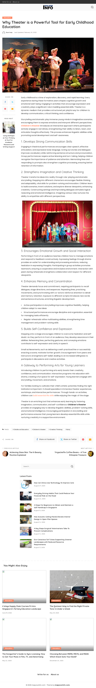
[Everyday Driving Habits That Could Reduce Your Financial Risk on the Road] (26, 496)
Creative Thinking (56, 429)
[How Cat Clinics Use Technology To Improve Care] (26, 484)
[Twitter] (12, 102)
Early (68, 429)
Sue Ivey (9, 32)
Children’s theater (39, 429)
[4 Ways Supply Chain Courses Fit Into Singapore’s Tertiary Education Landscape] (24, 586)
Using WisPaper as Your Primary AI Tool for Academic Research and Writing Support (9, 141)
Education (7, 17)
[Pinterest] (5, 109)
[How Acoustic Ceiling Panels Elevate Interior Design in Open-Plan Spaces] (26, 519)
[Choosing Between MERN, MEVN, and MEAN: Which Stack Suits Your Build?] (72, 634)
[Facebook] (5, 102)
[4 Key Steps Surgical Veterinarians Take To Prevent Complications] (26, 531)
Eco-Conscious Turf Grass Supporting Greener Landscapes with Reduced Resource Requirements (53, 542)
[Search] (92, 7)
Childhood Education (21, 429)
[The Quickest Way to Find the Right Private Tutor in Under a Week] (72, 586)
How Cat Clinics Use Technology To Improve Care (54, 483)
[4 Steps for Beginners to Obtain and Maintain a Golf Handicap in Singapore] (26, 507)
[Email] (12, 109)
